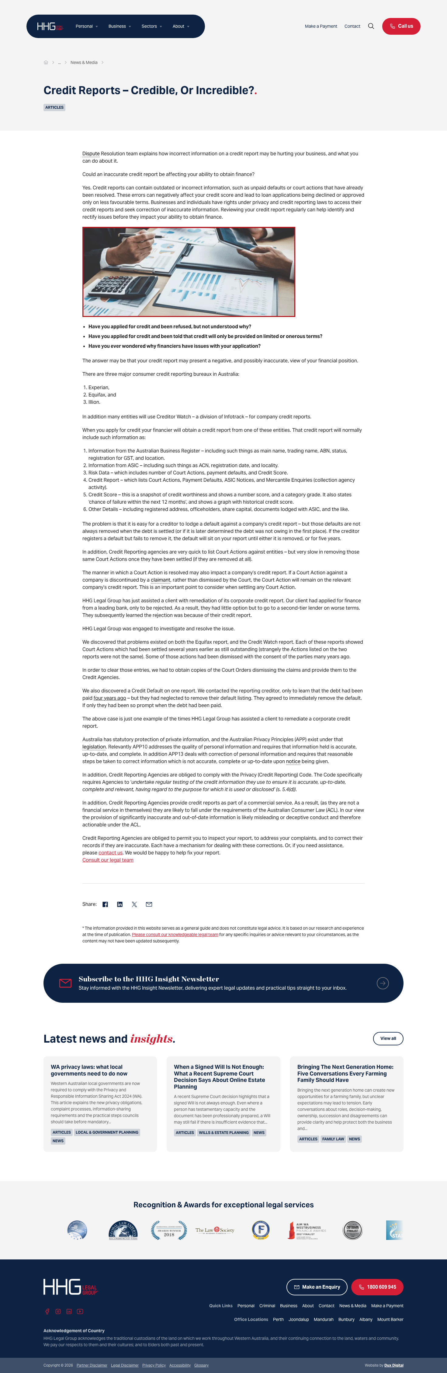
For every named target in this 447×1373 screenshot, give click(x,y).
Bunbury (346, 1319)
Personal (84, 26)
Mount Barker (390, 1319)
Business (117, 26)
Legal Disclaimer (125, 1365)
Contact (352, 26)
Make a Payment (321, 26)
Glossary (201, 1365)
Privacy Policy (154, 1365)
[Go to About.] (59, 62)
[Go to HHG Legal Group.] (45, 62)
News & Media (352, 1305)
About (178, 26)
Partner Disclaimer (92, 1365)
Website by (384, 1365)
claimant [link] (160, 580)
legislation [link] (94, 747)
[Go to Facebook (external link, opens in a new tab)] (47, 1311)
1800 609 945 (381, 1287)
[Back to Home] (50, 26)
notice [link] (293, 761)
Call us (405, 26)
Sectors (149, 26)
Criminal (267, 1305)
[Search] (371, 26)
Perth (278, 1319)
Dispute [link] (91, 153)
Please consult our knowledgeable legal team (175, 934)
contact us (111, 853)
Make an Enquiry (321, 1287)
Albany (365, 1319)
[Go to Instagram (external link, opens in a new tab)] (58, 1311)
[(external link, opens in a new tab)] (45, 1230)
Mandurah (324, 1319)
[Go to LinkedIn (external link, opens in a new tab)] (69, 1311)
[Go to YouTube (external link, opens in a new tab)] (80, 1311)
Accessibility (180, 1365)
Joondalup (299, 1319)
